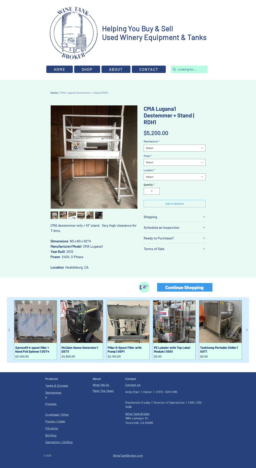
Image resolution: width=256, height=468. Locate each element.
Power (148, 155)
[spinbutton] (152, 191)
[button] (116, 69)
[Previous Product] (9, 330)
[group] (128, 330)
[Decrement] (146, 191)
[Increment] (157, 191)
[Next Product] (247, 330)
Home (54, 92)
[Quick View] (35, 321)
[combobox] (174, 148)
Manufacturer (152, 141)
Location (149, 170)
